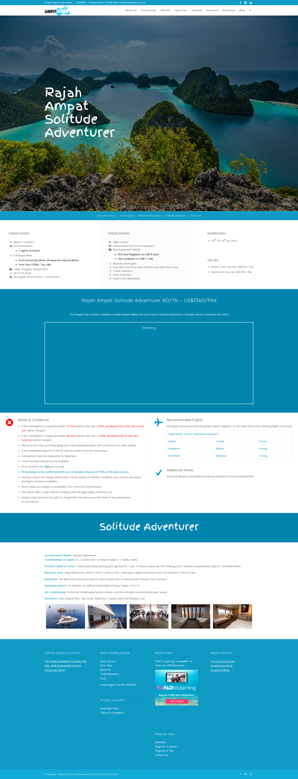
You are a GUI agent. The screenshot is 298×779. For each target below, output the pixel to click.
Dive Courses (108, 661)
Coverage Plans (109, 708)
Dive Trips (106, 665)
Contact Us (161, 755)
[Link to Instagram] (245, 2)
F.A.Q (103, 678)
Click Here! (178, 665)
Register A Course (166, 746)
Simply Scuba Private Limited (58, 2)
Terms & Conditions (112, 712)
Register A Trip (164, 750)
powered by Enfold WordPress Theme (100, 774)
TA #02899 (80, 2)
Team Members (109, 674)
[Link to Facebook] (240, 2)
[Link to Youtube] (250, 2)
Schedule (160, 742)
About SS (105, 669)
